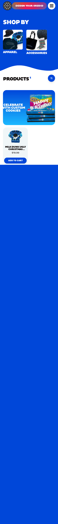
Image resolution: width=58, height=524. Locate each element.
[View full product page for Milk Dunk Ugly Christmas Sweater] (15, 136)
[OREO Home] (7, 5)
